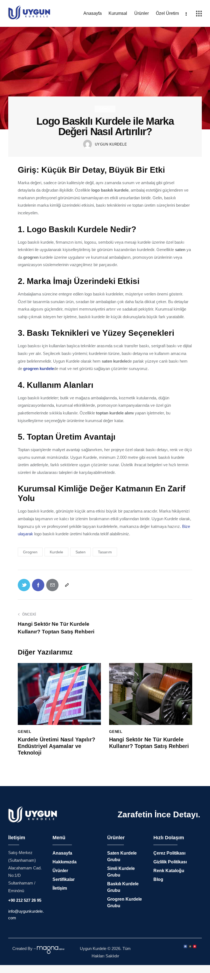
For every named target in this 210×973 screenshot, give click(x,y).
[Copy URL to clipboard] (66, 585)
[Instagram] (190, 946)
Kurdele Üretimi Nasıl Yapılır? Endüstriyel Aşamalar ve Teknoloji (56, 746)
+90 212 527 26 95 (24, 900)
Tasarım (105, 552)
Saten (80, 552)
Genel (105, 108)
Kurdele (56, 552)
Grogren (30, 552)
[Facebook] (185, 946)
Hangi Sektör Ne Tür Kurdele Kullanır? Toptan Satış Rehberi (149, 742)
